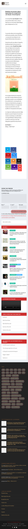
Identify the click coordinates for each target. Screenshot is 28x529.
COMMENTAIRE (5, 193)
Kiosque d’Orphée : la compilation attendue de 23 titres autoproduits (13, 473)
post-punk (12, 401)
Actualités (21, 524)
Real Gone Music (6, 320)
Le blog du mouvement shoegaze (10, 351)
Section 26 (5, 358)
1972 (19, 370)
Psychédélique (6, 404)
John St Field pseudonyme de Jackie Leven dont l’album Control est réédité (17, 251)
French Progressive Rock (15, 387)
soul (13, 404)
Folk (13, 384)
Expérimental (6, 384)
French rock (5, 390)
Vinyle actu (4, 503)
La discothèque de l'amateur (7, 506)
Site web (21, 205)
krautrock (15, 393)
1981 (23, 373)
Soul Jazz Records (7, 327)
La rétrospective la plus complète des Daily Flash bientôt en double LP (18, 259)
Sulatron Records (7, 330)
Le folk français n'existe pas (9, 345)
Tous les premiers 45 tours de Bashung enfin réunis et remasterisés (17, 278)
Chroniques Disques (13, 524)
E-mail (12, 205)
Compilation (13, 256)
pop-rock (4, 401)
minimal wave (6, 398)
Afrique (8, 375)
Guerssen (18, 390)
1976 (11, 373)
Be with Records (5, 499)
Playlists (4, 526)
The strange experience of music (10, 348)
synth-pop (19, 404)
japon (3, 393)
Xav (2, 465)
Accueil (5, 524)
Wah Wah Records (7, 324)
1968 (3, 370)
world (8, 407)
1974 (3, 373)
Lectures (9, 526)
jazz (8, 393)
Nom (3, 205)
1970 (11, 370)
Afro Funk (15, 375)
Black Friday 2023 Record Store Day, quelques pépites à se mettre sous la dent (18, 270)
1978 (19, 373)
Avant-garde (14, 378)
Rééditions (12, 230)
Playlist (21, 398)
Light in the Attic (16, 395)
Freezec (3, 509)
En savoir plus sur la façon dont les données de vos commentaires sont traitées (13, 217)
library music (6, 395)
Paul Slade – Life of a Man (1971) (15, 470)
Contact (24, 526)
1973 (23, 370)
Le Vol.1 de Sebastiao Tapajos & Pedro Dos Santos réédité (18, 293)
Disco (12, 381)
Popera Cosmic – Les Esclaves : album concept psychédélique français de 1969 (13, 466)
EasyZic (3, 512)
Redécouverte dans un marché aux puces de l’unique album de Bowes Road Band (18, 242)
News (19, 264)
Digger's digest (6, 355)
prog (18, 401)
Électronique (15, 407)
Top (3, 407)
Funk (12, 390)
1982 (3, 375)
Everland (5, 317)
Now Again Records (5, 496)
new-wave (14, 398)
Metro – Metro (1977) (11, 481)
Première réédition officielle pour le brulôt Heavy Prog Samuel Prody (18, 234)
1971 (15, 370)
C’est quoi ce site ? (16, 526)
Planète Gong (4, 493)
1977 (15, 373)
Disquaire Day (13, 264)
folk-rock (19, 384)
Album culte (5, 378)
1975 (7, 373)
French (4, 387)
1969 (7, 370)
